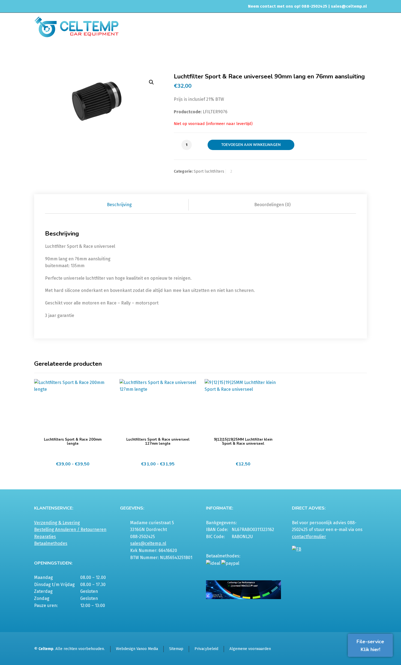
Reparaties (45, 536)
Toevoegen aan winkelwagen (251, 144)
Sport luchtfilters (235, 53)
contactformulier (309, 536)
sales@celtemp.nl (349, 6)
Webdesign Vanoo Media (137, 648)
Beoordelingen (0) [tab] (272, 204)
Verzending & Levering (57, 522)
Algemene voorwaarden (250, 648)
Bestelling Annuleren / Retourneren (70, 529)
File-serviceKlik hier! (370, 645)
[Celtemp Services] (76, 26)
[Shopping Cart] (363, 53)
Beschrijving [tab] (119, 204)
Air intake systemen (199, 53)
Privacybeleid (206, 648)
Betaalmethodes (50, 543)
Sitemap (176, 648)
